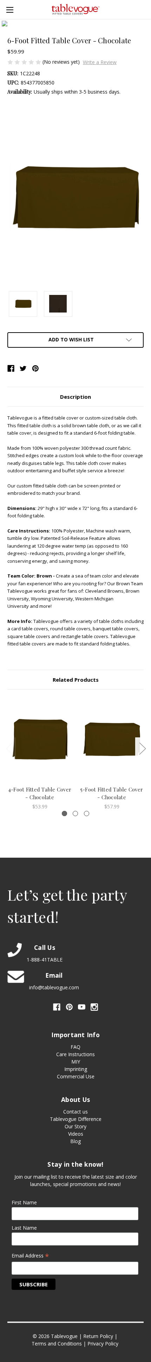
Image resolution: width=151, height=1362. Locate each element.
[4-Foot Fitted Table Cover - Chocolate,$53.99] (39, 739)
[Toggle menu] (9, 9)
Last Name (24, 1227)
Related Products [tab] (76, 679)
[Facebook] (10, 368)
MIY (75, 1061)
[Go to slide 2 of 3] (142, 748)
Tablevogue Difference (75, 1119)
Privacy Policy (102, 1343)
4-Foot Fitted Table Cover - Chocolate (39, 793)
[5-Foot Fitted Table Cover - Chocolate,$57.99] (111, 739)
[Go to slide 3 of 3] (9, 748)
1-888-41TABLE (45, 959)
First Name (24, 1202)
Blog (75, 1141)
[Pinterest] (35, 368)
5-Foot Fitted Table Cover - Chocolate (111, 793)
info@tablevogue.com (54, 987)
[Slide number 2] (75, 813)
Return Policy (98, 1336)
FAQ (75, 1046)
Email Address (30, 1256)
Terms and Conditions (57, 1343)
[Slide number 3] (86, 813)
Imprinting (75, 1069)
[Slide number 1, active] (64, 813)
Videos (75, 1133)
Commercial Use (75, 1076)
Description (75, 396)
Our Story (75, 1126)
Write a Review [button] (100, 62)
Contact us (75, 1111)
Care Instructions (75, 1054)
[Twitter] (23, 368)
